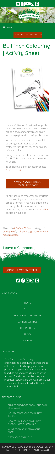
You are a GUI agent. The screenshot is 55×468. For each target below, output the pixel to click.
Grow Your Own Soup (20, 437)
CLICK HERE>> (13, 170)
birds (13, 231)
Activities (43, 209)
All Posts (27, 228)
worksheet (13, 234)
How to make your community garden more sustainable (24, 422)
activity (6, 231)
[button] (18, 4)
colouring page (25, 231)
